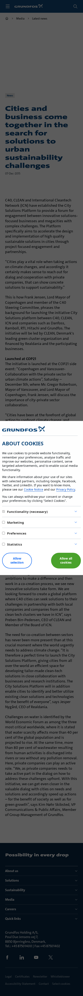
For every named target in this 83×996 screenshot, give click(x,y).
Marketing (15, 522)
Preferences (16, 533)
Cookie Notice (33, 489)
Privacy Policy (65, 489)
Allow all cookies (66, 560)
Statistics (14, 544)
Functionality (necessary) (27, 511)
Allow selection (17, 560)
